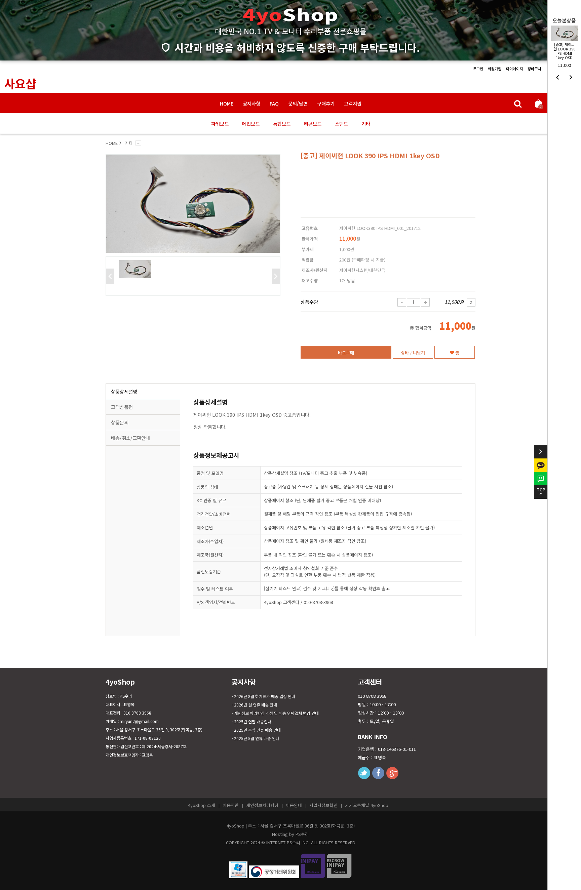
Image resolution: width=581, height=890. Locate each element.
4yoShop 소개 (201, 805)
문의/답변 (298, 103)
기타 (365, 123)
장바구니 (534, 68)
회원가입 (494, 68)
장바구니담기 (413, 353)
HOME (226, 103)
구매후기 (326, 103)
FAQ (274, 103)
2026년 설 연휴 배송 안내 (255, 704)
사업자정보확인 (323, 805)
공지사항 (251, 103)
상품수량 (309, 301)
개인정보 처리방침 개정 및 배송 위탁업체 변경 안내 (276, 713)
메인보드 (251, 123)
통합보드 (281, 123)
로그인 (478, 68)
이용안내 (294, 805)
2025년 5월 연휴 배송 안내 (256, 738)
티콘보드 (312, 123)
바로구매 (346, 353)
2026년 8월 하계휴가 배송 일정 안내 (264, 696)
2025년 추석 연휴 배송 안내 (257, 730)
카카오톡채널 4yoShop (366, 805)
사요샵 (20, 83)
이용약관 (231, 805)
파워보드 (220, 123)
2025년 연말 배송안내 (252, 721)
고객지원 (352, 103)
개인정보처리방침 (262, 805)
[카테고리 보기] (138, 143)
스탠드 (341, 123)
